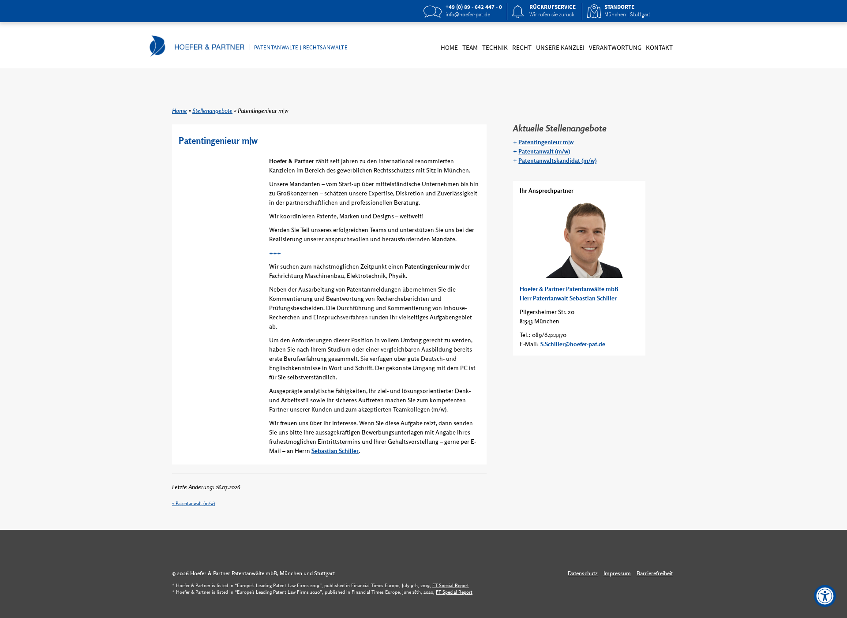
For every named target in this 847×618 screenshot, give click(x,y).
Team (470, 47)
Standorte (619, 7)
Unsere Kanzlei (560, 47)
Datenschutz (583, 573)
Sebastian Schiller (335, 451)
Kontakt (659, 47)
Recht (522, 47)
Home (449, 47)
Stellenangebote (212, 111)
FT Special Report (450, 585)
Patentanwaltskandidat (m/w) (557, 161)
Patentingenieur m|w (545, 142)
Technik (495, 47)
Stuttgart (640, 14)
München (615, 14)
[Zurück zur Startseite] (210, 44)
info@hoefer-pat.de (468, 14)
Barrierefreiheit (655, 573)
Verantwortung (615, 47)
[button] (547, 11)
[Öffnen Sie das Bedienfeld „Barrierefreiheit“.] (825, 596)
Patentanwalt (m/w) (195, 503)
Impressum (617, 573)
